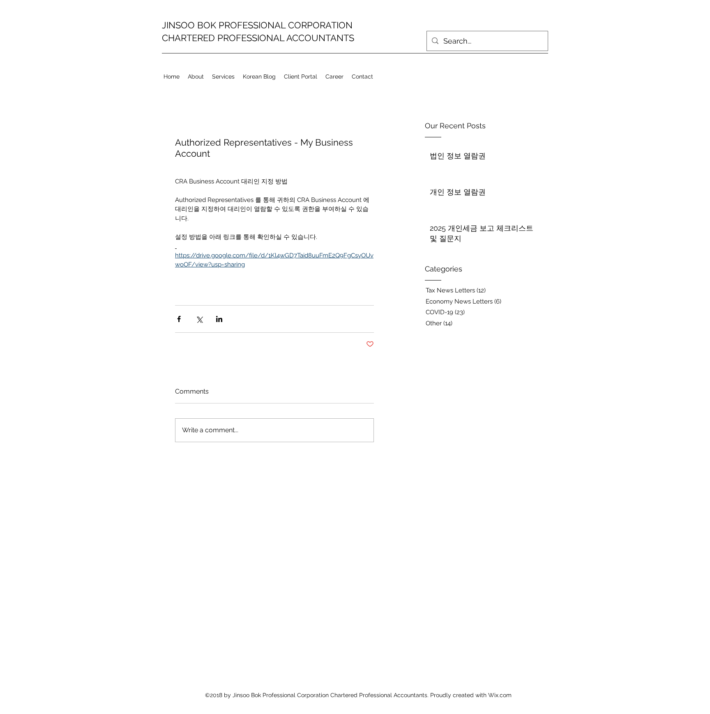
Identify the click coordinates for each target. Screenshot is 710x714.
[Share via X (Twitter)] (199, 319)
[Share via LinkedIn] (219, 319)
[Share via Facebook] (179, 319)
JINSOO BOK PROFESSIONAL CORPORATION (257, 25)
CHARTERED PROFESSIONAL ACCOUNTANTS (258, 37)
